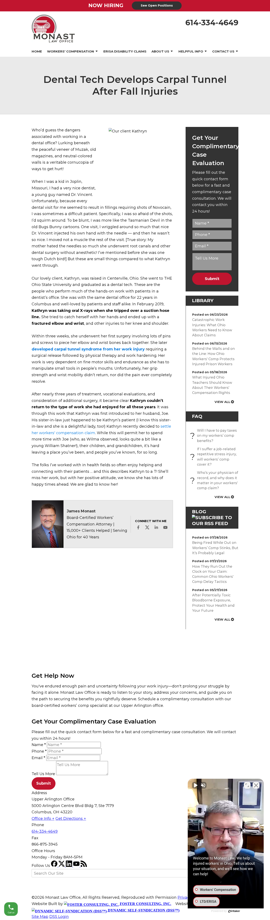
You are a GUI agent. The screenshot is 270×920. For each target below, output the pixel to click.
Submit (212, 278)
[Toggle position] (247, 785)
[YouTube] (77, 865)
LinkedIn (156, 527)
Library (202, 300)
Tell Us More (43, 774)
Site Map (40, 916)
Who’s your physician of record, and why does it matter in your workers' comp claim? (215, 480)
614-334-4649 (211, 22)
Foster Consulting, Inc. (145, 904)
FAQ (197, 416)
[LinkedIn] (69, 865)
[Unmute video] (195, 785)
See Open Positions (157, 5)
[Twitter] (62, 865)
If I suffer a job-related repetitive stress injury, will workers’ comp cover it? (214, 456)
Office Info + (43, 818)
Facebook (138, 527)
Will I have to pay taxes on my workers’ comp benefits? (214, 435)
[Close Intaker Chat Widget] (256, 785)
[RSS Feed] (84, 865)
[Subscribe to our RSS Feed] (212, 523)
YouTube (165, 527)
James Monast (81, 511)
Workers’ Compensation (70, 51)
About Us (160, 51)
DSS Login (59, 916)
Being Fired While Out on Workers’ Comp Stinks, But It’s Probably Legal (215, 547)
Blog (199, 512)
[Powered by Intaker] (234, 911)
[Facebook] (54, 865)
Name (39, 744)
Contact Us (223, 51)
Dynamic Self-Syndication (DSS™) (143, 910)
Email (38, 758)
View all (222, 402)
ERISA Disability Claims (124, 51)
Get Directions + (70, 818)
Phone (39, 751)
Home (37, 51)
